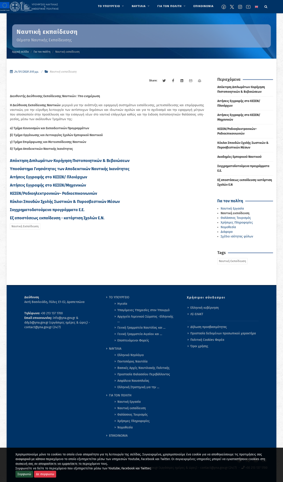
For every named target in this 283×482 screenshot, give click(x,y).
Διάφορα (227, 232)
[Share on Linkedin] (182, 80)
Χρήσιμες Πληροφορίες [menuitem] (133, 421)
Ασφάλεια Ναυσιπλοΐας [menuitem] (133, 381)
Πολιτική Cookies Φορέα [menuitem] (207, 340)
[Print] (199, 80)
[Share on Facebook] (173, 80)
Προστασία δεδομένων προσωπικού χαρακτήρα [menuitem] (223, 333)
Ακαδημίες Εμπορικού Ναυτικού (239, 157)
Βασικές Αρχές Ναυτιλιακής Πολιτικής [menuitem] (143, 368)
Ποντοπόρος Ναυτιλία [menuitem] (132, 361)
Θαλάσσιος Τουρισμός (236, 218)
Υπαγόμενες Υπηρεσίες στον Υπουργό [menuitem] (143, 310)
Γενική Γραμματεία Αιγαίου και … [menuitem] (139, 334)
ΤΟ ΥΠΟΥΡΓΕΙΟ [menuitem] (119, 297)
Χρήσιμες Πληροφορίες (237, 222)
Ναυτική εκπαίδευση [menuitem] (131, 408)
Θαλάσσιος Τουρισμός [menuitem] (132, 414)
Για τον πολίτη (42, 51)
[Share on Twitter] (164, 80)
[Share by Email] (190, 80)
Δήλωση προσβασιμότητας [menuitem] (208, 327)
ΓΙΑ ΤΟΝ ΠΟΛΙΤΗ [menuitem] (120, 395)
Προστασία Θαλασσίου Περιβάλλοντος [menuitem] (143, 374)
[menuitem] (111, 6)
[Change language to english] (256, 6)
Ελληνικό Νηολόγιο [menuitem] (130, 355)
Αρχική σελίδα (20, 51)
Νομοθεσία (228, 227)
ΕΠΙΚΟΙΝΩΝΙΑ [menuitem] (118, 436)
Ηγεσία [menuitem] (122, 304)
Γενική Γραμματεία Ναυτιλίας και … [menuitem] (141, 328)
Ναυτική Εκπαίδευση (25, 226)
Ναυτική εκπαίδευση (63, 71)
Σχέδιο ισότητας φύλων (237, 236)
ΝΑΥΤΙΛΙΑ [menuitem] (115, 349)
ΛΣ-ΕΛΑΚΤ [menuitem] (196, 314)
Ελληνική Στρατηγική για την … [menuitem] (138, 387)
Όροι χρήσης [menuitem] (199, 346)
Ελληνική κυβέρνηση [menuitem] (204, 308)
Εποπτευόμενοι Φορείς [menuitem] (133, 340)
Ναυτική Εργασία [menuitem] (129, 402)
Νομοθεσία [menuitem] (125, 427)
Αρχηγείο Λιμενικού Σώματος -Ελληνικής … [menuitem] (145, 319)
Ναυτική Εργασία (232, 208)
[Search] (266, 6)
